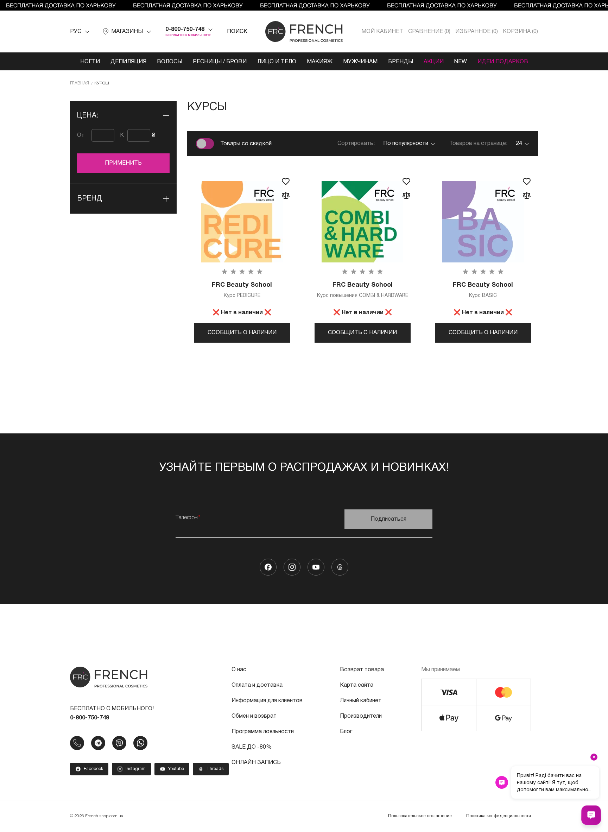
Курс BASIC (483, 290)
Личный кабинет (360, 700)
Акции (434, 61)
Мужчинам (360, 61)
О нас (239, 669)
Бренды (400, 61)
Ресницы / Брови (220, 61)
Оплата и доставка (257, 685)
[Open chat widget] (591, 815)
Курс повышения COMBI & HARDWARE (362, 290)
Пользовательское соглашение (420, 816)
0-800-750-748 (184, 29)
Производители (361, 716)
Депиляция (128, 61)
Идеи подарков (502, 61)
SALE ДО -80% (252, 747)
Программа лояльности (263, 731)
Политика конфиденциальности (498, 816)
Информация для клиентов (267, 700)
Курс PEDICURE (242, 290)
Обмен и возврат (254, 716)
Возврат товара (362, 669)
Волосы (169, 61)
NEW (460, 61)
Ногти (90, 61)
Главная (79, 83)
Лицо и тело (276, 61)
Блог (346, 731)
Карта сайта (356, 685)
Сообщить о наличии (242, 332)
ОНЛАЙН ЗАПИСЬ (256, 762)
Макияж (319, 61)
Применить (123, 163)
